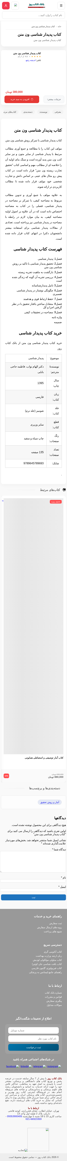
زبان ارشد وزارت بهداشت (49, 955)
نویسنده (43, 112)
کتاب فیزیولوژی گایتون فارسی (46, 968)
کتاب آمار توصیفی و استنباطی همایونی (44, 757)
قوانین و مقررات (53, 996)
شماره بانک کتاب (53, 992)
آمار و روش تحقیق (49, 802)
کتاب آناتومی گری (53, 951)
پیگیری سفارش (54, 1001)
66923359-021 (34, 1119)
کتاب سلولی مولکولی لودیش (47, 960)
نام (63, 877)
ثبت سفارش (55, 923)
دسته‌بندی (27, 112)
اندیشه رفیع (31, 60)
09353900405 (14, 1116)
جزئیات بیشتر (54, 99)
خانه (59, 26)
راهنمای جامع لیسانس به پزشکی (45, 972)
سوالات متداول (54, 1005)
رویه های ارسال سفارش (49, 927)
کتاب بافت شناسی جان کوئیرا (47, 964)
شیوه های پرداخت (53, 931)
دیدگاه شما (59, 849)
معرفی (58, 112)
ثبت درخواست (33, 1047)
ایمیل (62, 886)
